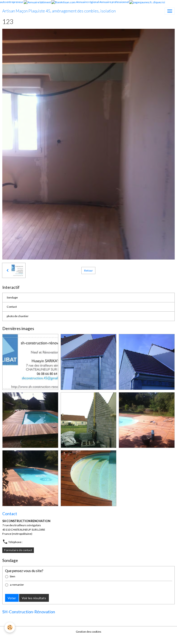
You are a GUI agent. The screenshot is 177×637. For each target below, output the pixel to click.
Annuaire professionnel (114, 2)
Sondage (12, 297)
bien (12, 576)
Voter (12, 598)
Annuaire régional (87, 2)
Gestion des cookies (88, 631)
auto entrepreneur (11, 2)
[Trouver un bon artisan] (63, 2)
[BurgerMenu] (170, 11)
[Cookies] (10, 627)
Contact (12, 306)
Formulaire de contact (18, 550)
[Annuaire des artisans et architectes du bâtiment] (37, 2)
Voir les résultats (34, 598)
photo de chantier (18, 316)
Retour (88, 270)
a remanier (17, 584)
